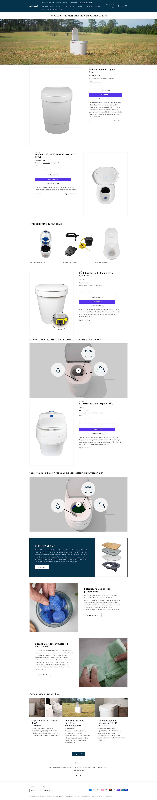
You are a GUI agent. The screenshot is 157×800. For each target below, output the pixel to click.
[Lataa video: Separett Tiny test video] (78, 370)
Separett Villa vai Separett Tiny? (45, 721)
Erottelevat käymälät (36, 262)
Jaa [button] (92, 121)
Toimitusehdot (57, 767)
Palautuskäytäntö (86, 796)
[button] (86, 2)
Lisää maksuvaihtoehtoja (105, 98)
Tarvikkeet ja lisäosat (85, 2)
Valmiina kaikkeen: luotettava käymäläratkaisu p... (75, 723)
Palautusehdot (67, 767)
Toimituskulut (100, 78)
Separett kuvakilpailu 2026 (99, 767)
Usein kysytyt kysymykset (93, 6)
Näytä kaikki (78, 753)
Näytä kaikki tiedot (114, 121)
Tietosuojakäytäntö (57, 796)
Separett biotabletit (93, 615)
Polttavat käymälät (101, 262)
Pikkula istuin (42, 567)
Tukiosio (80, 6)
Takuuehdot (86, 767)
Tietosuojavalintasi (78, 770)
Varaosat (58, 6)
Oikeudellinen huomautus (98, 796)
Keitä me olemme (69, 6)
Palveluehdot (77, 767)
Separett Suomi (37, 796)
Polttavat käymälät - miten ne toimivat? (108, 721)
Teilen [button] (38, 194)
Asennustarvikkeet (47, 6)
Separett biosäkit (43, 675)
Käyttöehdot (109, 796)
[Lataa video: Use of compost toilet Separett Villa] (78, 504)
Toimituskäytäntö (68, 796)
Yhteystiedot (77, 796)
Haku (50, 767)
